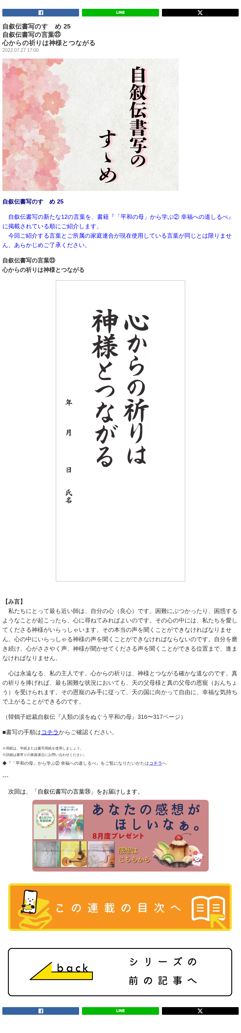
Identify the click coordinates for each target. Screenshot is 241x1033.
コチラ (50, 732)
